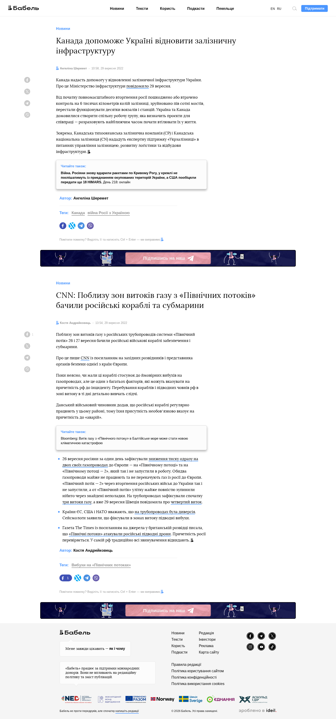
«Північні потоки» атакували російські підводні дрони (120, 534)
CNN (85, 358)
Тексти (142, 8)
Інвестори (207, 639)
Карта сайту (209, 652)
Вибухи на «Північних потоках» (101, 565)
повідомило (137, 86)
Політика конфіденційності (194, 677)
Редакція (206, 633)
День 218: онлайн (128, 177)
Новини (117, 8)
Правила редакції (186, 665)
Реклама (206, 646)
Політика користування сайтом (197, 671)
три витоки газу (76, 502)
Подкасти (196, 8)
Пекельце (225, 8)
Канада (78, 213)
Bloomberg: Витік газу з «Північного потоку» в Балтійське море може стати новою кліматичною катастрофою (124, 440)
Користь (167, 8)
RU (279, 8)
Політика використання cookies (197, 684)
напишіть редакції (127, 711)
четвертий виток (186, 502)
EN (273, 8)
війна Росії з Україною (109, 213)
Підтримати (314, 8)
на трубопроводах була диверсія (165, 512)
